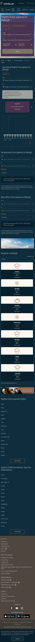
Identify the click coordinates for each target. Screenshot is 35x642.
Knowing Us (4, 541)
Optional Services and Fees (8, 601)
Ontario (3, 486)
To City (9, 622)
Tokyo (2, 415)
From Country (17, 624)
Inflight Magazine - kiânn (8, 585)
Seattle (3, 515)
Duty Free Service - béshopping (10, 582)
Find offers (17, 109)
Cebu (2, 422)
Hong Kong (4, 411)
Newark (3, 497)
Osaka (2, 500)
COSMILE (31, 10)
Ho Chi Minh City (5, 437)
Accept (17, 638)
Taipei (2, 404)
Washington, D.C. (5, 482)
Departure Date (6, 44)
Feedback (3, 598)
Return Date (21, 44)
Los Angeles (4, 478)
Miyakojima (4, 522)
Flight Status (13, 9)
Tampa (2, 526)
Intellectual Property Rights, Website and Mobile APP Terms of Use (16, 567)
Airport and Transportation (8, 596)
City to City (15, 622)
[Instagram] (22, 608)
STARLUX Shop (6, 587)
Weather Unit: (30, 256)
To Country (4, 622)
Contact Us (4, 594)
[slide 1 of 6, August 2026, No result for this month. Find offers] (17, 107)
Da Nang (3, 433)
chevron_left (3, 107)
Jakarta (3, 440)
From (4, 33)
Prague (3, 511)
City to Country (22, 622)
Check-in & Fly (19, 9)
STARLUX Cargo (6, 580)
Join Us (4, 549)
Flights (9, 60)
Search (17, 51)
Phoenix (3, 508)
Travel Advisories (5, 546)
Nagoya (3, 455)
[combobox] (17, 80)
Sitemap (3, 551)
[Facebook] (12, 608)
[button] (18, 25)
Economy (5, 74)
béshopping (21, 3)
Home (2, 60)
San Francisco (4, 518)
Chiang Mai (4, 426)
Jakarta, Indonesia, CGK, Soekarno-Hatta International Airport (16, 34)
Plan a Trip (2, 9)
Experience (25, 10)
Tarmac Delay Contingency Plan (9, 571)
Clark (2, 429)
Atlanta (3, 489)
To (3, 38)
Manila (2, 451)
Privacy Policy (25, 634)
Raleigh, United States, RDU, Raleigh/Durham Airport (16, 40)
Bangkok (3, 418)
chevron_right (31, 107)
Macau (2, 448)
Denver (3, 493)
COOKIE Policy (4, 562)
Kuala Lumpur (4, 444)
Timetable (7, 10)
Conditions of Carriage (7, 557)
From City (29, 622)
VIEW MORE (17, 461)
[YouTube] (17, 608)
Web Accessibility (5, 573)
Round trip (5, 25)
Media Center (4, 544)
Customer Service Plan (7, 564)
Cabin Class (3, 169)
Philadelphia (4, 504)
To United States (18, 60)
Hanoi (2, 408)
